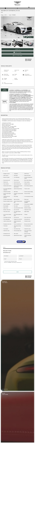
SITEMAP (9, 499)
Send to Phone (18, 52)
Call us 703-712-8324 (18, 55)
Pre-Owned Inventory (5, 469)
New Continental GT (13, 474)
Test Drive (14, 443)
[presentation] (2, 28)
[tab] (17, 171)
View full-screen (30, 37)
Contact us (17, 49)
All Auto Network (19, 502)
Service (30, 467)
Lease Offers (21, 467)
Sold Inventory (5, 471)
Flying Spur (13, 472)
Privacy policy (24, 499)
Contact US (16, 499)
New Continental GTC (13, 476)
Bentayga (13, 470)
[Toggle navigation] (29, 7)
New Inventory (5, 467)
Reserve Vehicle (4, 443)
